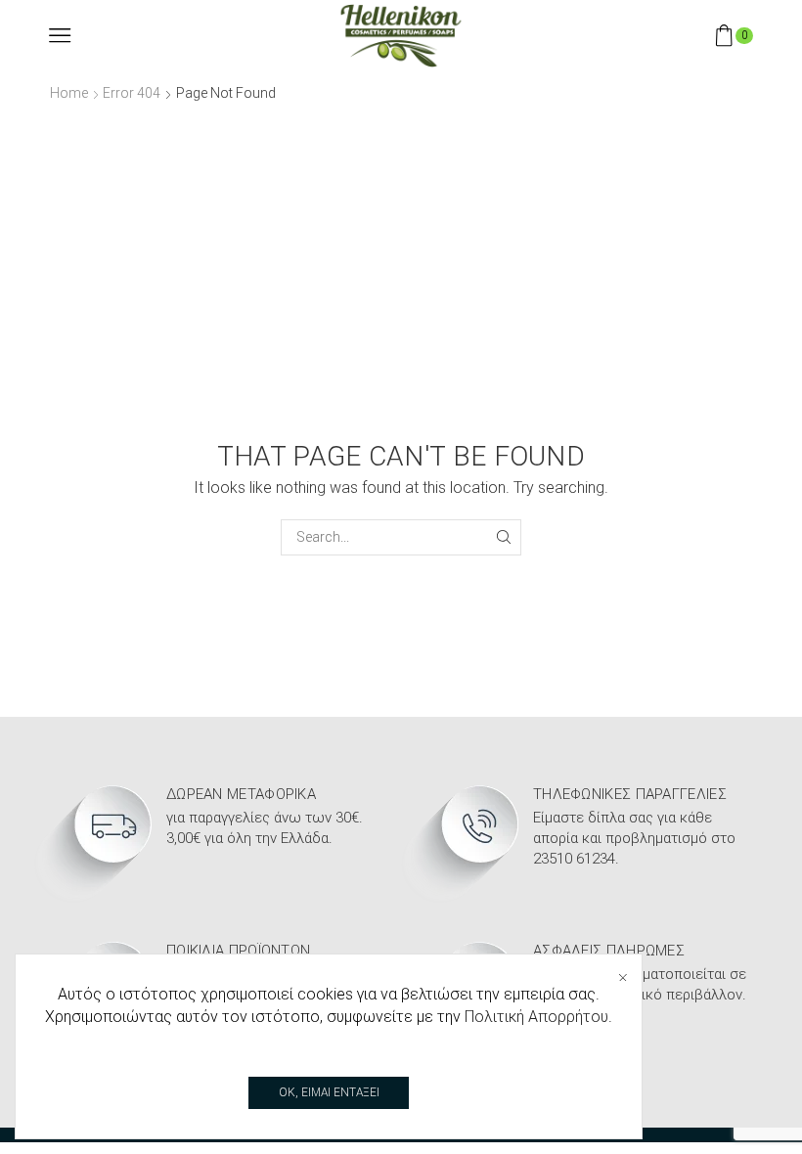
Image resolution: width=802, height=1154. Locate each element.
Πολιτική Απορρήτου (536, 1016)
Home (69, 93)
